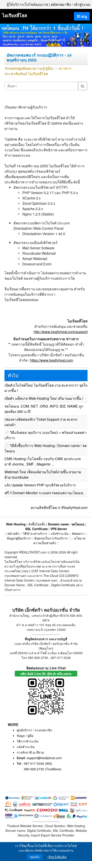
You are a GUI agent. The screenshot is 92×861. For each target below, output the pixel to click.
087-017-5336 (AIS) (38, 763)
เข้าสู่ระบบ (82, 4)
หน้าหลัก (13, 533)
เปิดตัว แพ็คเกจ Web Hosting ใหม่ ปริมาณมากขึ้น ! (43, 398)
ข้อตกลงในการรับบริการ (51, 538)
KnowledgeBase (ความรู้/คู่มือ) (29, 68)
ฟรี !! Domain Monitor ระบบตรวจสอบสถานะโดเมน (43, 492)
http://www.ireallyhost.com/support (61, 331)
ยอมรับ (35, 857)
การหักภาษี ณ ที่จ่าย (30, 752)
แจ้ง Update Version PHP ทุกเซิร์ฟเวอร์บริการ (40, 485)
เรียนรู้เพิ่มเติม (57, 857)
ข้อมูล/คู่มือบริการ (19, 538)
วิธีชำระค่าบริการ (35, 533)
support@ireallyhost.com (44, 758)
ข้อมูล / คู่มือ (25, 735)
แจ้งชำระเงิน (60, 533)
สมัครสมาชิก (61, 4)
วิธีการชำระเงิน (27, 741)
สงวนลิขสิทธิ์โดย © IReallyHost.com (59, 507)
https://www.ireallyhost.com (51, 360)
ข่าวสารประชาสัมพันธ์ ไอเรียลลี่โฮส (37, 71)
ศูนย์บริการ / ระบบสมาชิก (34, 730)
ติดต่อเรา (78, 533)
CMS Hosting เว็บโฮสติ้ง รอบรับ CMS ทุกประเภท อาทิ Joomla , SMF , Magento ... (42, 461)
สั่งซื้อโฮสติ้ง (36, 524)
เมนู (83, 16)
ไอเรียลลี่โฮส (14, 15)
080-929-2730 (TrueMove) (42, 769)
